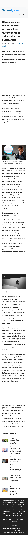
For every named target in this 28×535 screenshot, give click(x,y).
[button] (20, 14)
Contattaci (14, 521)
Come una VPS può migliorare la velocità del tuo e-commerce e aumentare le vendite (15, 479)
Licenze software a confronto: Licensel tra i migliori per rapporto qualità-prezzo (15, 461)
